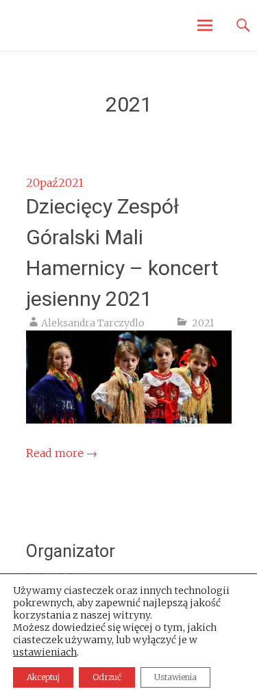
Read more (61, 453)
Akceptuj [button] (43, 677)
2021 (203, 323)
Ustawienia (175, 677)
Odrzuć (107, 677)
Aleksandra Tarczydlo (93, 323)
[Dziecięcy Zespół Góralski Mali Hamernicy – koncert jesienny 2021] (129, 419)
